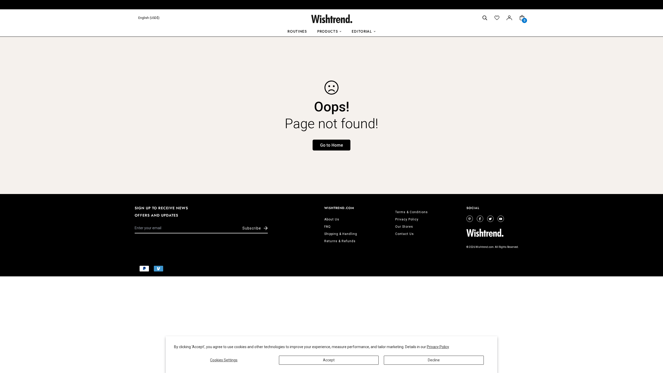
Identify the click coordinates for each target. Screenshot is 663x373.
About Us (331, 219)
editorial (362, 31)
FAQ (327, 226)
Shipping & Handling (340, 234)
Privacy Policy (438, 347)
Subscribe (251, 228)
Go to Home (331, 145)
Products (327, 31)
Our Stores (404, 226)
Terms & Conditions (411, 212)
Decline (434, 360)
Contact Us (404, 234)
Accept (329, 360)
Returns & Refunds (340, 241)
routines (297, 31)
